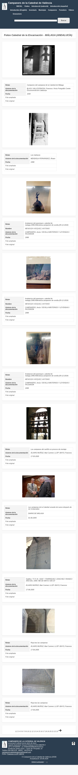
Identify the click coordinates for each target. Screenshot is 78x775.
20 (50, 731)
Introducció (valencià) (40, 6)
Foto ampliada (10, 97)
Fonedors (63, 10)
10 (28, 731)
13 (35, 731)
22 (55, 731)
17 (44, 731)
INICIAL (19, 6)
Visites (27, 6)
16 (41, 731)
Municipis (42, 10)
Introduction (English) (18, 10)
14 (37, 731)
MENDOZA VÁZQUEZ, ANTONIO (37, 228)
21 (53, 731)
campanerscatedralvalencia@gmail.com (16, 752)
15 (39, 731)
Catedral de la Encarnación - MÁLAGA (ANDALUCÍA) (41, 35)
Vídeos (71, 10)
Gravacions (17, 14)
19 (48, 731)
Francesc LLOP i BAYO (15, 754)
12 (33, 731)
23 (57, 731)
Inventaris (33, 10)
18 (46, 731)
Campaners (52, 10)
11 (30, 731)
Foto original (9, 101)
